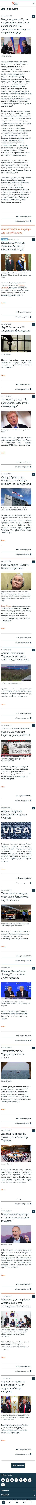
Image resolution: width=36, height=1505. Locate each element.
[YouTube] (17, 1502)
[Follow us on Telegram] (25, 1480)
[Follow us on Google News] (3, 1480)
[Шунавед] (9, 1502)
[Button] (23, 216)
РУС (24, 1502)
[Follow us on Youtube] (12, 1480)
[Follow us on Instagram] (16, 1480)
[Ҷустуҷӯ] (31, 1502)
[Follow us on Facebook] (7, 1480)
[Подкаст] (3, 1485)
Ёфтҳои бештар (18, 1465)
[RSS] (29, 1480)
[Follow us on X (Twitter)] (21, 1480)
